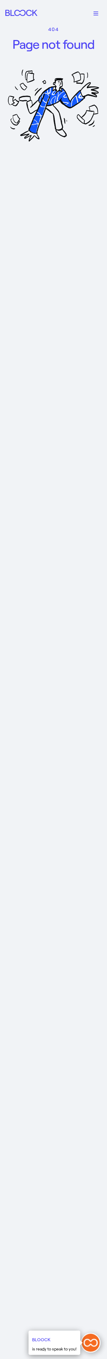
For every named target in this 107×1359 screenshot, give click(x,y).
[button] (96, 13)
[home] (23, 12)
